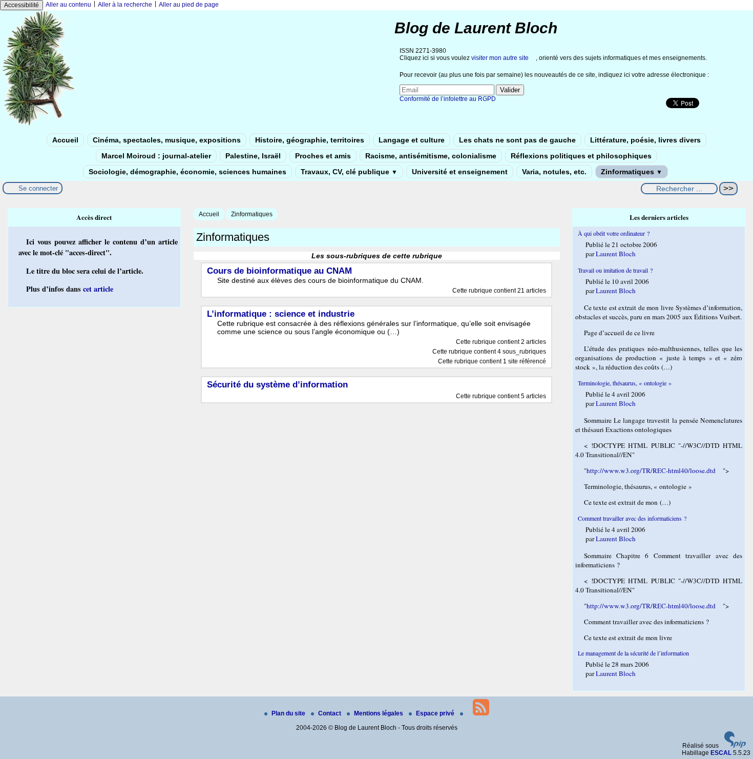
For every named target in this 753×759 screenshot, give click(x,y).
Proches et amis (323, 156)
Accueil (65, 140)
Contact (330, 713)
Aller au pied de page (189, 4)
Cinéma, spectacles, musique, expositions (167, 140)
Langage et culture (412, 140)
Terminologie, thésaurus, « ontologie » (625, 383)
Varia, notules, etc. (554, 172)
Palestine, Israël (253, 156)
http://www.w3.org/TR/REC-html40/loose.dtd (651, 470)
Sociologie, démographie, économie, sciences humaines (187, 172)
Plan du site (289, 713)
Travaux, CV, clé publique (349, 172)
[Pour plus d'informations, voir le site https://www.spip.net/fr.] (735, 745)
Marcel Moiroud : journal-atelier (156, 156)
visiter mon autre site (500, 57)
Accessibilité (21, 5)
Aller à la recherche (125, 4)
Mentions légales (379, 713)
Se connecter (38, 188)
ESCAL (720, 752)
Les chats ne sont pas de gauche (517, 140)
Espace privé (436, 713)
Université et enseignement (460, 172)
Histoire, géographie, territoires (309, 140)
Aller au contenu (68, 4)
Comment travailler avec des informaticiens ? (632, 518)
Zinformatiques (631, 172)
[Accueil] (39, 124)
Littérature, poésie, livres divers (645, 140)
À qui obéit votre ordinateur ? (614, 233)
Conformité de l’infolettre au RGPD (448, 98)
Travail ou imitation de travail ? (615, 270)
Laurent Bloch (616, 253)
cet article (98, 288)
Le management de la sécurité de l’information (633, 653)
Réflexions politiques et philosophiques (581, 156)
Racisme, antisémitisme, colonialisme (430, 156)
